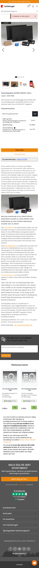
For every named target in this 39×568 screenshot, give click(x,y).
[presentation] (3, 50)
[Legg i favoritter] (16, 371)
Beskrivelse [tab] (19, 150)
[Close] (35, 16)
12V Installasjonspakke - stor (29, 389)
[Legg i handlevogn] (15, 407)
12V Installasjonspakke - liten (10, 389)
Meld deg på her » (19, 479)
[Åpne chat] (34, 563)
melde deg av (22, 484)
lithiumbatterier (9, 227)
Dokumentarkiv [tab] (19, 154)
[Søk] (37, 11)
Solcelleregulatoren (7, 275)
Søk (35, 114)
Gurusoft (19, 565)
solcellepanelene (10, 246)
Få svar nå (6, 355)
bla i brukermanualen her (23, 325)
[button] (16, 77)
